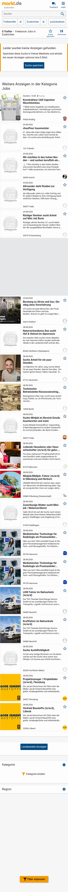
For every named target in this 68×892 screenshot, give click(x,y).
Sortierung (62, 34)
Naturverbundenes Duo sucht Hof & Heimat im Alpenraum (39, 332)
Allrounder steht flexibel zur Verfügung (39, 188)
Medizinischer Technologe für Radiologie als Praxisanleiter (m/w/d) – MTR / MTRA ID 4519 (41, 535)
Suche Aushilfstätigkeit (36, 650)
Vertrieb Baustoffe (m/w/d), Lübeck (39, 710)
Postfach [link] (54, 7)
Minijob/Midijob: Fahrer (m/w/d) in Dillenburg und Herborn (41, 477)
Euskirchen (33, 21)
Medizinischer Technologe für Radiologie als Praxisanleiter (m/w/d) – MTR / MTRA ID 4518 (41, 564)
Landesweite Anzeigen (34, 746)
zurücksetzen (57, 21)
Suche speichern (50, 35)
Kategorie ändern (35, 773)
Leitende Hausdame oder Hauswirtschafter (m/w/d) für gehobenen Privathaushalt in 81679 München (41, 448)
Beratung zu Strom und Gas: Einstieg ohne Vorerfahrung (41, 303)
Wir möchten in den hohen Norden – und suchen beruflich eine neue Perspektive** (41, 159)
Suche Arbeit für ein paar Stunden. (37, 361)
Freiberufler (9, 21)
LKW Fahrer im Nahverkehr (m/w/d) (38, 594)
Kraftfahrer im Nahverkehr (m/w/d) (38, 623)
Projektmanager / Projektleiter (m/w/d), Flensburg (40, 681)
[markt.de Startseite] (12, 3)
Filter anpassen (36, 879)
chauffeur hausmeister (36, 128)
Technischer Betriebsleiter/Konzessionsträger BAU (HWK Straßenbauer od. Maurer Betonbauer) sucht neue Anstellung (41, 390)
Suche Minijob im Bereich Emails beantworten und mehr (41, 419)
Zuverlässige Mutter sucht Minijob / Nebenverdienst (41, 506)
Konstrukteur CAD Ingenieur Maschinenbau (39, 101)
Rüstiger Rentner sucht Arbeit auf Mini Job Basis (39, 217)
